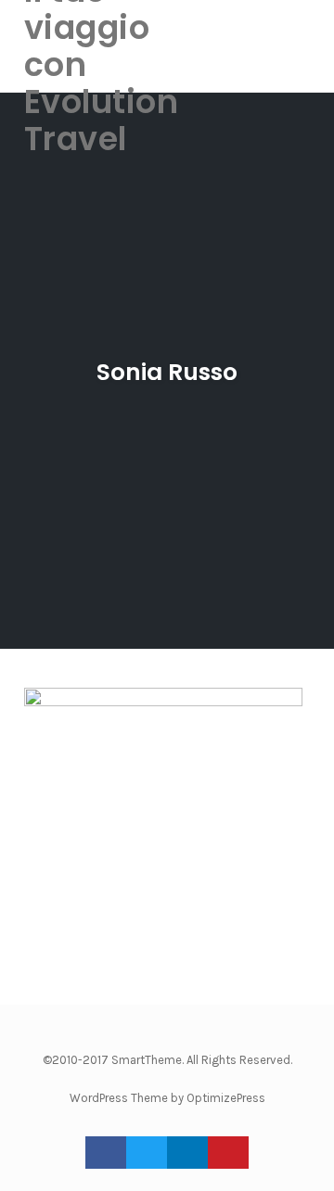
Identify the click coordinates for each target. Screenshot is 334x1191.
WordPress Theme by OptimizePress (167, 1098)
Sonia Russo (167, 372)
